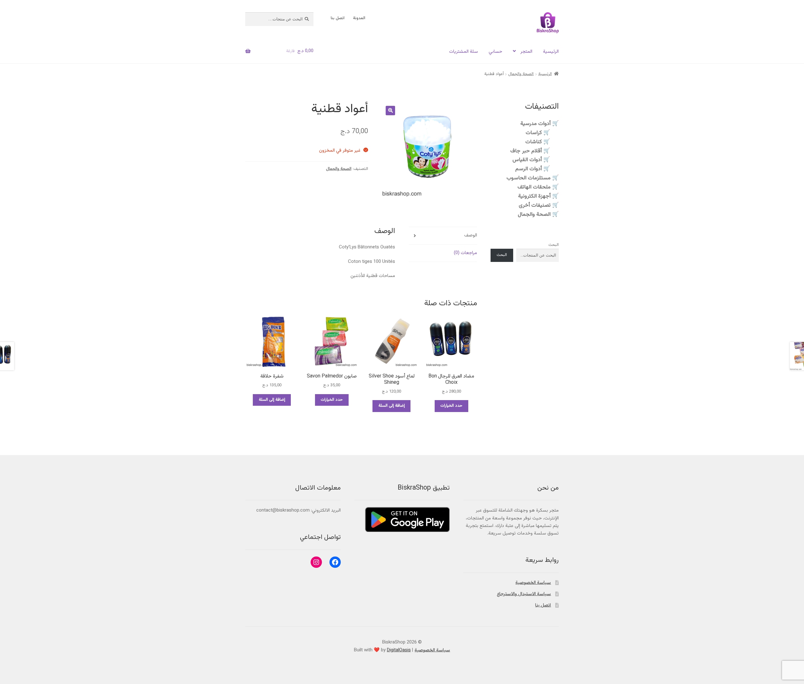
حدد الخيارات (451, 406)
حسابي (495, 51)
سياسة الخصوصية (533, 582)
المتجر (526, 51)
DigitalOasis (399, 650)
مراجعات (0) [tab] (465, 253)
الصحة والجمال (521, 74)
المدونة (359, 18)
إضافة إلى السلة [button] (391, 406)
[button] (390, 110)
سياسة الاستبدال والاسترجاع (524, 594)
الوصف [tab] (470, 235)
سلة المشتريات (463, 51)
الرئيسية (551, 51)
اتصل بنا (338, 18)
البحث (553, 245)
